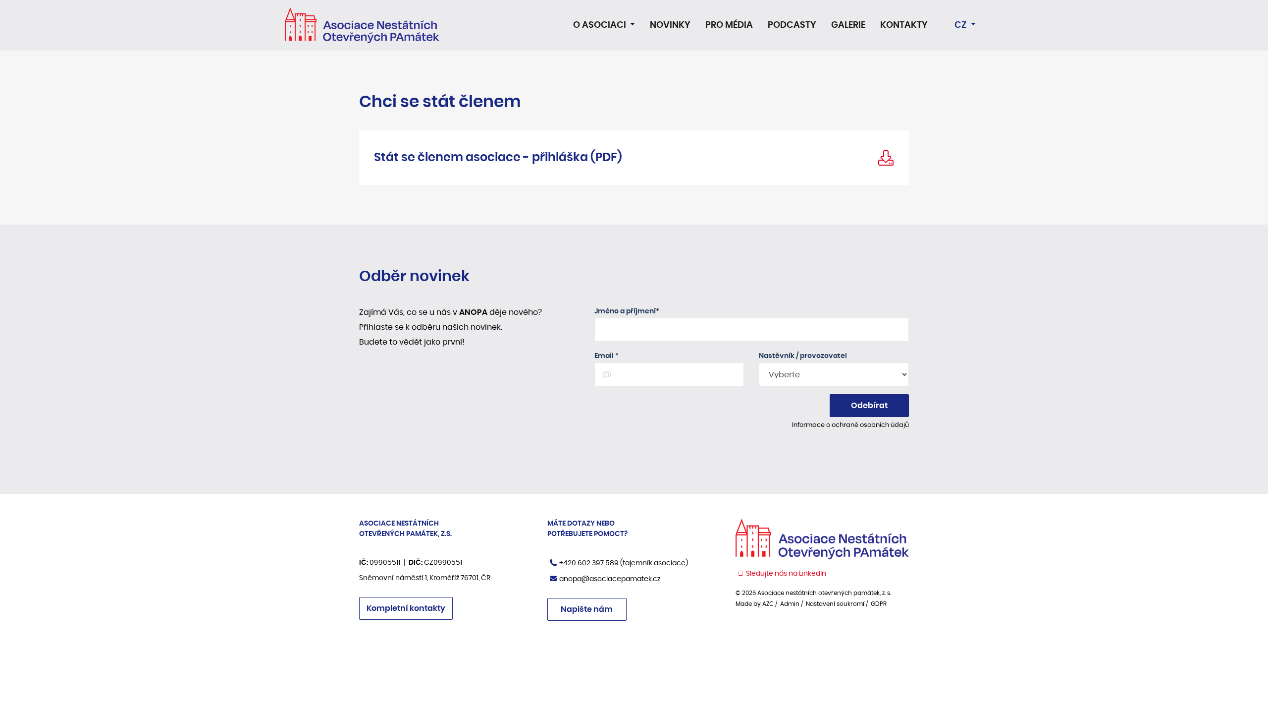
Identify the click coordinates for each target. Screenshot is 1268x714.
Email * (606, 356)
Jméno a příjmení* (626, 311)
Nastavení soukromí (835, 604)
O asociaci (600, 25)
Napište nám (587, 609)
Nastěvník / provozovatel (803, 356)
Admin (789, 604)
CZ (961, 25)
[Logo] (362, 25)
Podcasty (792, 25)
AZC (768, 604)
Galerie (848, 25)
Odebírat (869, 406)
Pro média (729, 25)
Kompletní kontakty (406, 608)
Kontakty (904, 25)
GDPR (879, 604)
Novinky (670, 25)
